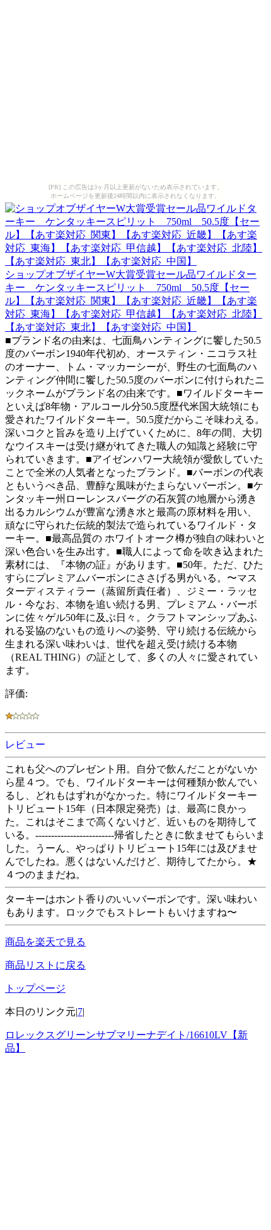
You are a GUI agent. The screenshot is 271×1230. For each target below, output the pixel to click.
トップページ (35, 988)
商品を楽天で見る (45, 941)
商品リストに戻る (45, 965)
